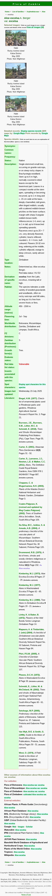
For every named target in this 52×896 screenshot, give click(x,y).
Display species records (31, 131)
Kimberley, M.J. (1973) (29, 573)
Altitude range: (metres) (9, 309)
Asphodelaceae (33, 12)
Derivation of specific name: (10, 279)
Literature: (10, 398)
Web (14, 827)
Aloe (43, 12)
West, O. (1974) (26, 753)
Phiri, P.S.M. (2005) (28, 654)
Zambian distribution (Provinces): (10, 343)
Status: (8, 160)
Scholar (29, 827)
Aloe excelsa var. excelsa (33, 785)
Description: (11, 164)
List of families (18, 12)
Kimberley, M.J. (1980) (29, 600)
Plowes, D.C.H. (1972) (29, 675)
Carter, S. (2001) (26, 447)
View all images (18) (35, 27)
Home (7, 12)
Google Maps (19, 133)
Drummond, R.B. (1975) (30, 552)
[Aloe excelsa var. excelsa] (15, 38)
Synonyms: (10, 146)
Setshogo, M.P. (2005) (29, 710)
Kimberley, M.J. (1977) (29, 585)
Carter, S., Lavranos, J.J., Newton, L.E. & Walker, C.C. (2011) (32, 461)
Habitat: (8, 287)
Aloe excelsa (9, 808)
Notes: (8, 266)
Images (21, 827)
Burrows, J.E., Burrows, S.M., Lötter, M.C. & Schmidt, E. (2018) (30, 426)
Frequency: (10, 157)
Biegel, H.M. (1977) (28, 398)
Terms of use (26, 895)
